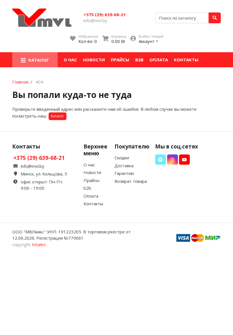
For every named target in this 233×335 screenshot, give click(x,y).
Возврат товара (131, 181)
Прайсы (120, 59)
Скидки (122, 157)
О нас (70, 59)
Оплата (158, 59)
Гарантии (124, 173)
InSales (39, 244)
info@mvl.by (95, 20)
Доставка (124, 165)
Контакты (186, 59)
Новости (94, 59)
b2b (139, 59)
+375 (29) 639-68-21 (105, 14)
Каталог (57, 116)
